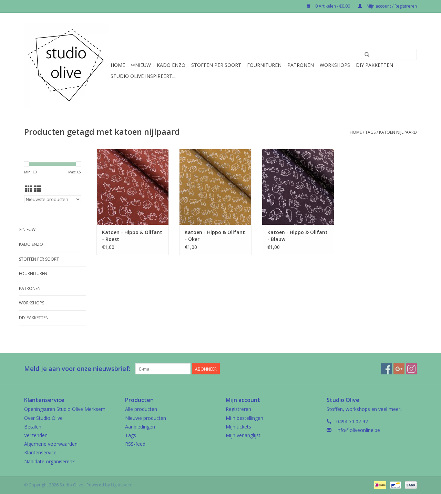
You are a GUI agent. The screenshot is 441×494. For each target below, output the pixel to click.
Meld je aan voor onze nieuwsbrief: (77, 368)
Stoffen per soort (216, 65)
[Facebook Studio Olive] (386, 368)
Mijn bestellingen (244, 418)
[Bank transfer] (409, 484)
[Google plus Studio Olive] (398, 368)
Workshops (335, 65)
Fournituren (264, 65)
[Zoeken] (367, 54)
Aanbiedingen (140, 426)
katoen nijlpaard (398, 132)
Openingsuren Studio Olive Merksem (64, 409)
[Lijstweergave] (37, 189)
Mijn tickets (238, 426)
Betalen (32, 426)
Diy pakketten (374, 65)
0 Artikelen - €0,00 (332, 6)
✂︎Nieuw (141, 65)
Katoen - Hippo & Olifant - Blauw (297, 235)
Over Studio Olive (43, 418)
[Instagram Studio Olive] (411, 368)
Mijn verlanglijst (243, 435)
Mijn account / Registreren (391, 6)
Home (118, 65)
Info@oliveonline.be (358, 430)
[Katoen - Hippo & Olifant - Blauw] (298, 187)
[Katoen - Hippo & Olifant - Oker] (215, 187)
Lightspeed (122, 485)
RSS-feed (135, 444)
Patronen (300, 65)
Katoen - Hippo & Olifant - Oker (215, 235)
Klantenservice (40, 452)
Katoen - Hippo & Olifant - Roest (132, 235)
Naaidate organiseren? (49, 461)
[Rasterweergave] (28, 189)
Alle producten (141, 409)
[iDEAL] (379, 484)
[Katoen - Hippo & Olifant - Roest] (132, 187)
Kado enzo (171, 65)
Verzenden (36, 435)
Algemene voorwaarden (51, 444)
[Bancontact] (394, 484)
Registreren (238, 409)
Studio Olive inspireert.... (143, 76)
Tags (370, 132)
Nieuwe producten (145, 418)
